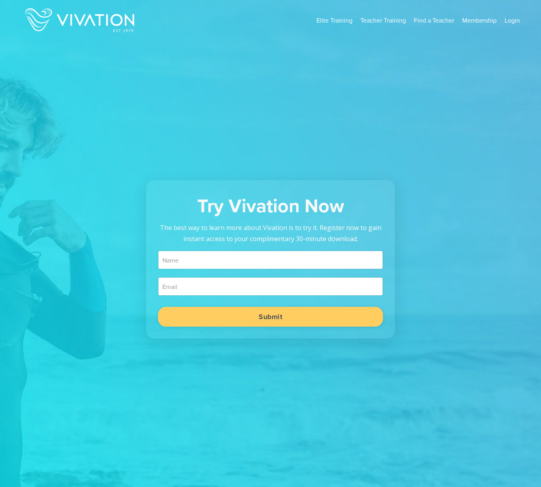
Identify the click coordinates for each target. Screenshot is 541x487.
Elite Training (334, 20)
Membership (479, 20)
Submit (270, 317)
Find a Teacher (434, 20)
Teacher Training (383, 20)
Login (512, 20)
